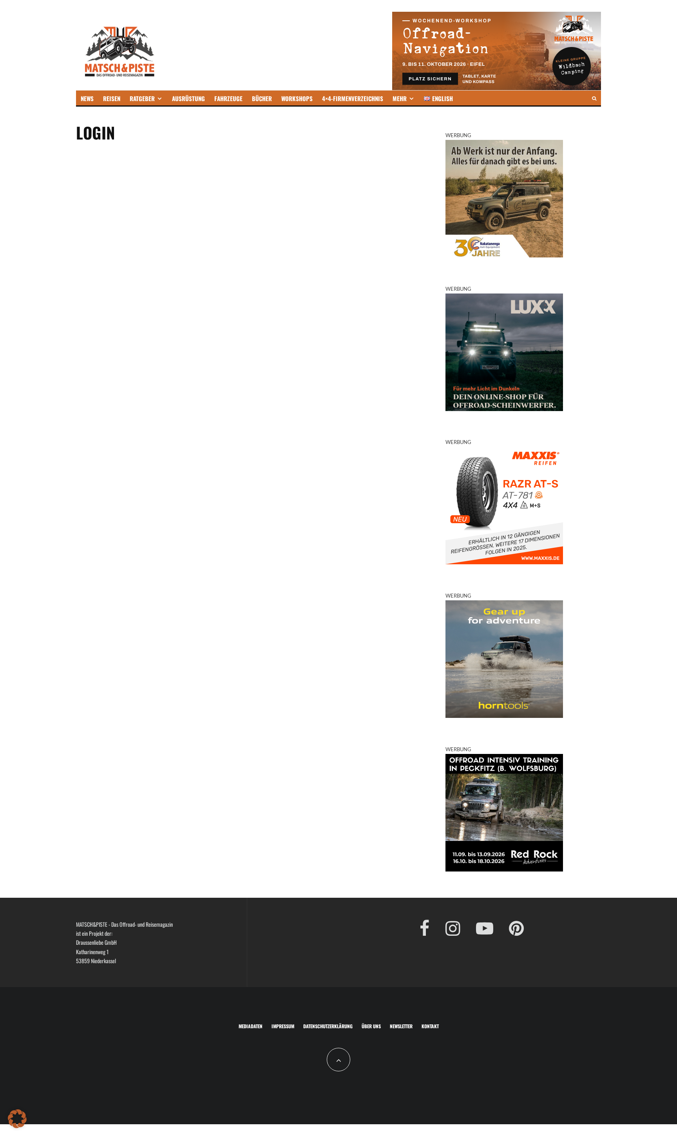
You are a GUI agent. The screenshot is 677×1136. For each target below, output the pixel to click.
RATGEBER (142, 98)
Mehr (400, 98)
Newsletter (401, 1026)
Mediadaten (250, 1026)
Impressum (283, 1026)
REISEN (111, 98)
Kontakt (430, 1026)
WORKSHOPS (297, 98)
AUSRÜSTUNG (188, 98)
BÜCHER (262, 98)
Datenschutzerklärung (328, 1026)
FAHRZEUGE (228, 98)
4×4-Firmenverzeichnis (352, 98)
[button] (17, 1119)
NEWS (87, 98)
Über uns (371, 1026)
